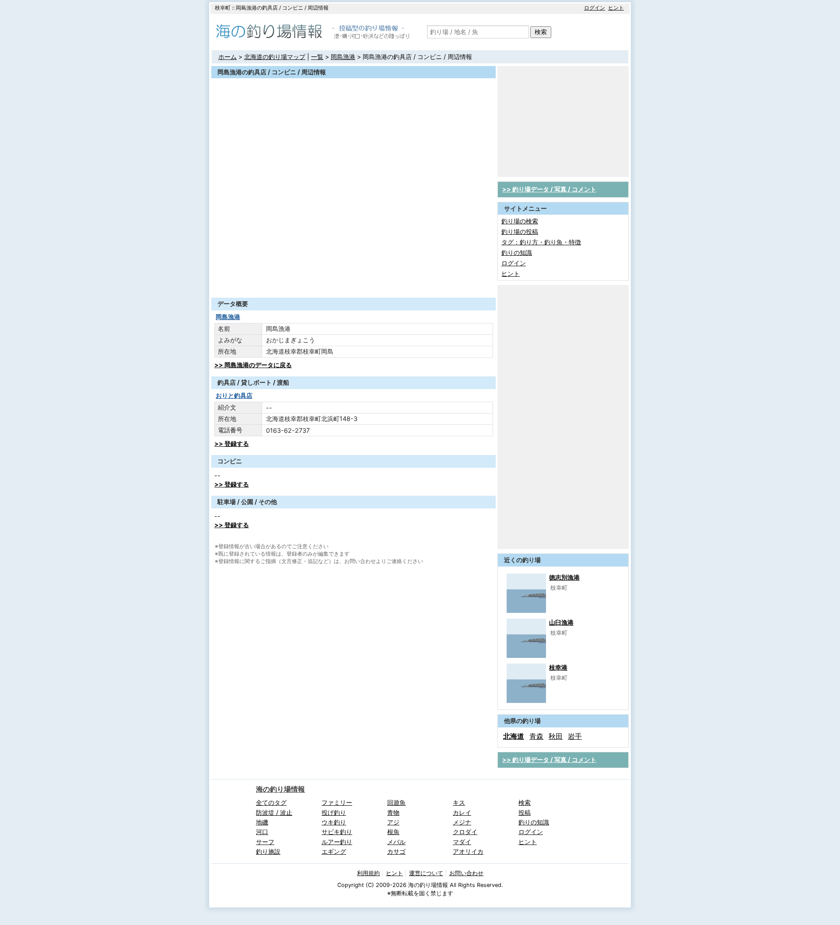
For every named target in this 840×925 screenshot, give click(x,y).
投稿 (524, 812)
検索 (541, 31)
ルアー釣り (337, 841)
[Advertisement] (353, 276)
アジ (393, 822)
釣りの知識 (516, 252)
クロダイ (465, 831)
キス (459, 802)
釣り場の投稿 (519, 231)
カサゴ (396, 851)
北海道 (513, 736)
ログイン (594, 7)
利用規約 (368, 873)
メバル (396, 841)
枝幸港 (558, 667)
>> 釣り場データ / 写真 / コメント (549, 189)
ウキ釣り (334, 822)
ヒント (616, 7)
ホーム (227, 56)
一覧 (317, 56)
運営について (426, 873)
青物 (393, 812)
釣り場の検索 (519, 221)
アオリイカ (468, 851)
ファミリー (337, 802)
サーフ (265, 841)
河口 (262, 831)
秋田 (556, 736)
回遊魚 (396, 802)
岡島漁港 (343, 56)
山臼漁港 (561, 622)
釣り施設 (268, 851)
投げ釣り (334, 812)
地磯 (262, 822)
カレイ (462, 812)
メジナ (462, 822)
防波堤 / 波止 (274, 812)
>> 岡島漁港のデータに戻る (253, 365)
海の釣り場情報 (280, 789)
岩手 (575, 736)
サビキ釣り (337, 831)
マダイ (462, 841)
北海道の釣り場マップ (274, 56)
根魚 (393, 831)
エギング (334, 851)
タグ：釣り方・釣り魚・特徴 (541, 242)
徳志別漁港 (564, 577)
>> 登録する (231, 443)
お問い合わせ (466, 873)
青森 (536, 736)
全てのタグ (271, 802)
